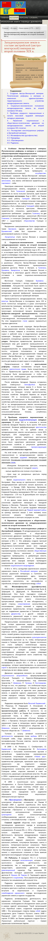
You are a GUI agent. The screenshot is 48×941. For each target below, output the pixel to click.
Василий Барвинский (36, 703)
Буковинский (7, 231)
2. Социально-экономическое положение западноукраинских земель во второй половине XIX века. (25, 108)
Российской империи (29, 571)
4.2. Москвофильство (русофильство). (22, 135)
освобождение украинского (13, 893)
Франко (14, 875)
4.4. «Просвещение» (15, 140)
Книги (17, 22)
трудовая (23, 457)
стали (25, 321)
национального (19, 480)
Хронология (7, 22)
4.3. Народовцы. (13, 138)
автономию (6, 181)
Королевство (30, 221)
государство (40, 173)
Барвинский (6, 749)
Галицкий (26, 199)
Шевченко (17, 683)
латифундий (29, 385)
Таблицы (25, 22)
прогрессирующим (38, 447)
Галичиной (20, 191)
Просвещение (15, 800)
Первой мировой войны (36, 510)
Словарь (33, 18)
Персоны (23, 18)
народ (4, 668)
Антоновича (41, 749)
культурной (6, 815)
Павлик (24, 875)
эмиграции (32, 420)
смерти (35, 468)
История (14, 18)
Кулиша (28, 683)
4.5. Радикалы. (13, 143)
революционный (8, 870)
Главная (5, 18)
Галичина (5, 218)
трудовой (23, 420)
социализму (18, 878)
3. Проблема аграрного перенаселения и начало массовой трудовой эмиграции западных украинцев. (25, 115)
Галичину (36, 213)
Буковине (12, 229)
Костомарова (40, 683)
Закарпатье (20, 65)
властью (5, 301)
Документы (36, 22)
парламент (6, 183)
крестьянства (41, 427)
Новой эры (40, 756)
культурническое (39, 637)
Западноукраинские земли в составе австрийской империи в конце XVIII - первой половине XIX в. (29, 77)
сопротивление (24, 604)
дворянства (15, 614)
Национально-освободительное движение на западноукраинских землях (29, 70)
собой (38, 583)
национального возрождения (22, 566)
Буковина (5, 270)
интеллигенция (26, 860)
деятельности (7, 736)
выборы (34, 736)
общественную (40, 551)
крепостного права (17, 369)
